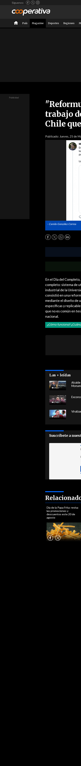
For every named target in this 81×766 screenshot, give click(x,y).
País (25, 23)
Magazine (38, 23)
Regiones (69, 23)
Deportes (53, 23)
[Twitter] (33, 2)
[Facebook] (28, 2)
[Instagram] (38, 2)
